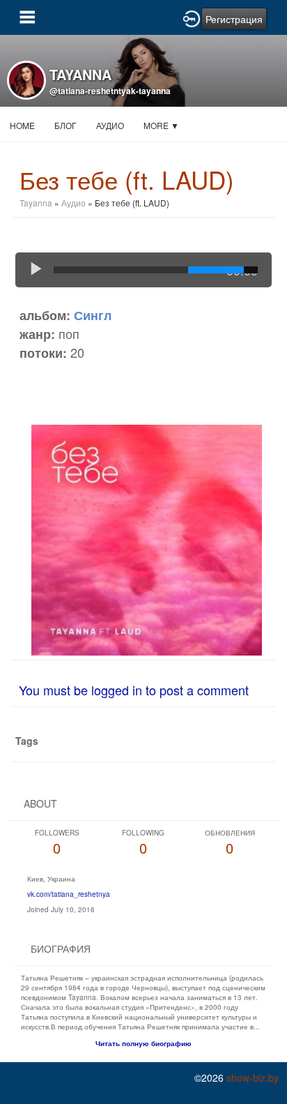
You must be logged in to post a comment (134, 690)
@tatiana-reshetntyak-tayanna (110, 90)
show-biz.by (252, 1077)
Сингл (92, 315)
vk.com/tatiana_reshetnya (68, 894)
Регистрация (234, 19)
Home (22, 125)
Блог (65, 125)
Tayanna (36, 203)
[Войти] (192, 17)
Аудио (110, 125)
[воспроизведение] (36, 270)
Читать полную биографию (143, 1043)
